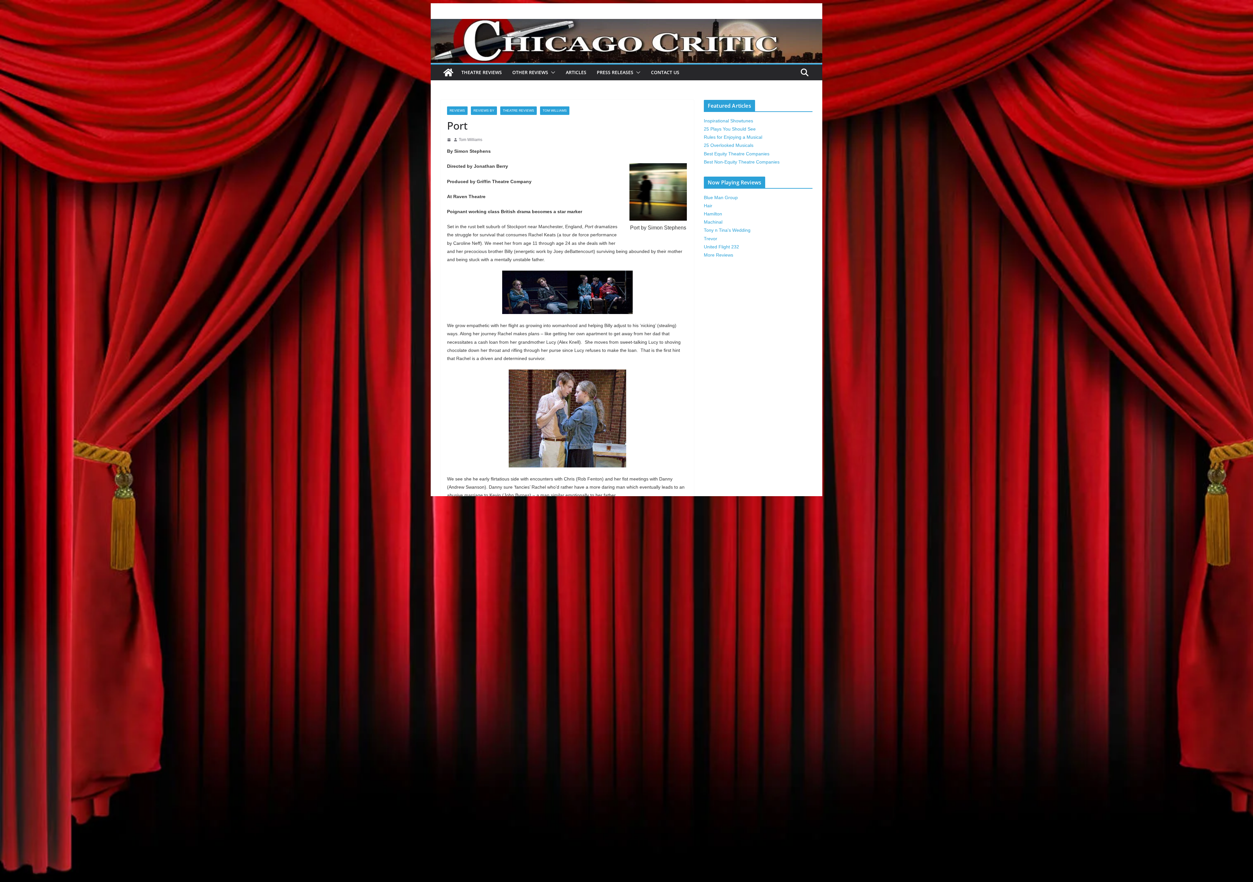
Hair (708, 205)
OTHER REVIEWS (530, 72)
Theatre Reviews (481, 72)
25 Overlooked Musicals (728, 145)
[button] (551, 72)
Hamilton (713, 213)
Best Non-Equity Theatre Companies (742, 162)
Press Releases (615, 72)
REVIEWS (457, 110)
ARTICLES (576, 72)
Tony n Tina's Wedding (727, 230)
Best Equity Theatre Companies (736, 153)
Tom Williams (555, 110)
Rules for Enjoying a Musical (733, 137)
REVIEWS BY (483, 110)
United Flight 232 (721, 246)
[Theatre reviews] (626, 23)
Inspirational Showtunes (728, 120)
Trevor (710, 238)
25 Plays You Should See (730, 129)
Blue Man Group (721, 197)
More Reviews (718, 255)
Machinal (713, 222)
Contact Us (665, 72)
